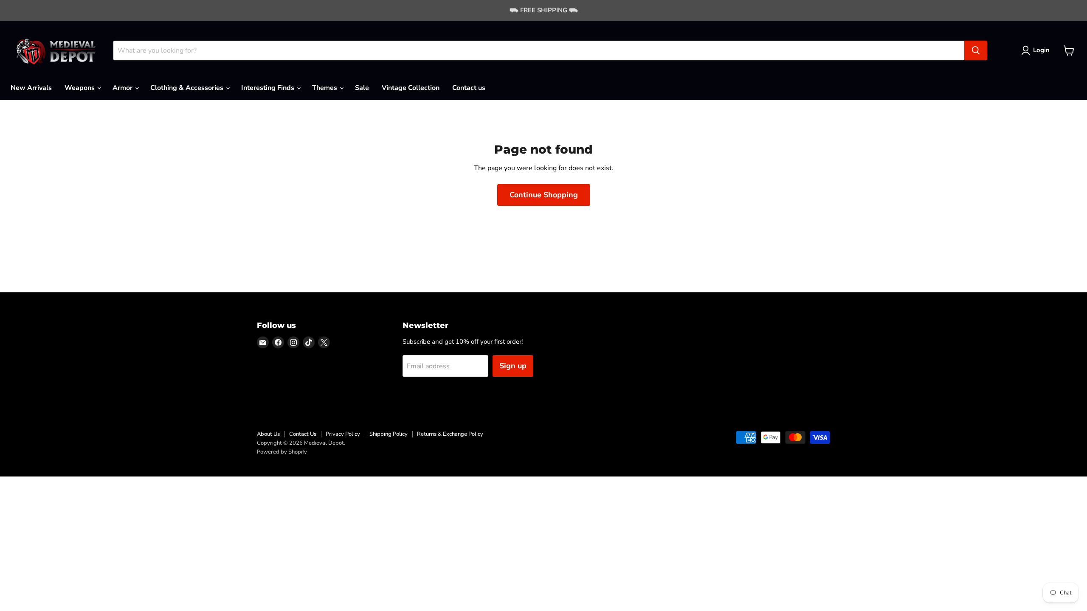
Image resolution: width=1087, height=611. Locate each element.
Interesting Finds (268, 87)
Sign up (513, 366)
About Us (268, 434)
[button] (1037, 50)
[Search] (975, 50)
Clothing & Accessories (187, 87)
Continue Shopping (544, 195)
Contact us (468, 87)
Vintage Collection (410, 87)
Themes (325, 87)
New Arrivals (31, 87)
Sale (362, 87)
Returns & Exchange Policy (450, 434)
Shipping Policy (388, 434)
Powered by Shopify (282, 452)
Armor (123, 87)
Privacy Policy (343, 434)
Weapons (80, 87)
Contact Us (302, 434)
